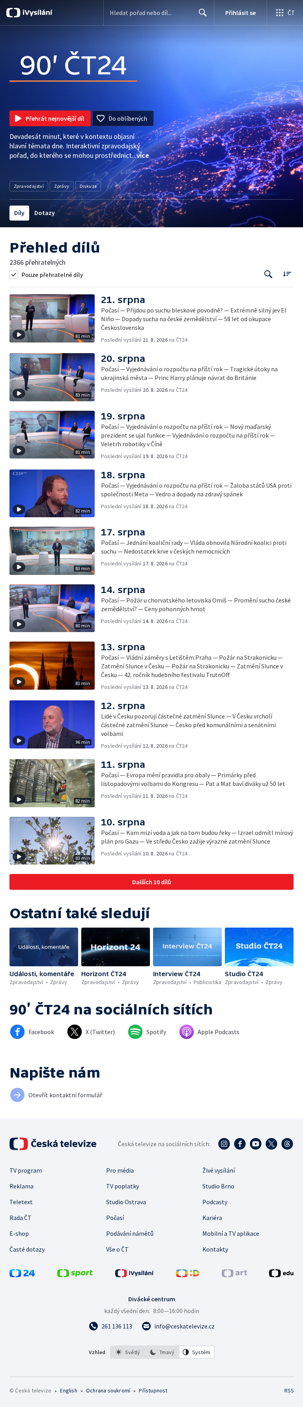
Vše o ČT (117, 1249)
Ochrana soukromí (108, 1390)
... (140, 155)
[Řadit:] (287, 273)
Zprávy (61, 186)
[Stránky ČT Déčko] (187, 1275)
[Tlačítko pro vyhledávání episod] (268, 274)
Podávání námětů (129, 1233)
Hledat (203, 13)
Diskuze (88, 186)
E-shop (19, 1233)
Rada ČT (20, 1218)
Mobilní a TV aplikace (230, 1233)
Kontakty (215, 1249)
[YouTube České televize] (255, 1144)
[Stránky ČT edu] (281, 1275)
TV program (25, 1170)
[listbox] (162, 1352)
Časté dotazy (27, 1249)
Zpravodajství (29, 186)
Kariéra (212, 1218)
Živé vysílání (218, 1170)
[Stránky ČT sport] (75, 1275)
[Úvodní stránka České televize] (53, 1144)
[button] (55, 319)
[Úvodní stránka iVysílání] (36, 12)
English (68, 1390)
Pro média (120, 1170)
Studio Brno (218, 1186)
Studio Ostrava (126, 1202)
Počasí (115, 1218)
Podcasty (214, 1202)
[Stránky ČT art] (234, 1275)
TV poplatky (122, 1186)
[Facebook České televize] (240, 1144)
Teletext (21, 1202)
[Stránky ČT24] (22, 1275)
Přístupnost (153, 1390)
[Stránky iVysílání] (134, 1275)
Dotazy (44, 213)
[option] (128, 1352)
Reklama (21, 1186)
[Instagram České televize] (224, 1144)
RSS (289, 1390)
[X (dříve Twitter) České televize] (271, 1144)
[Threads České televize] (287, 1144)
